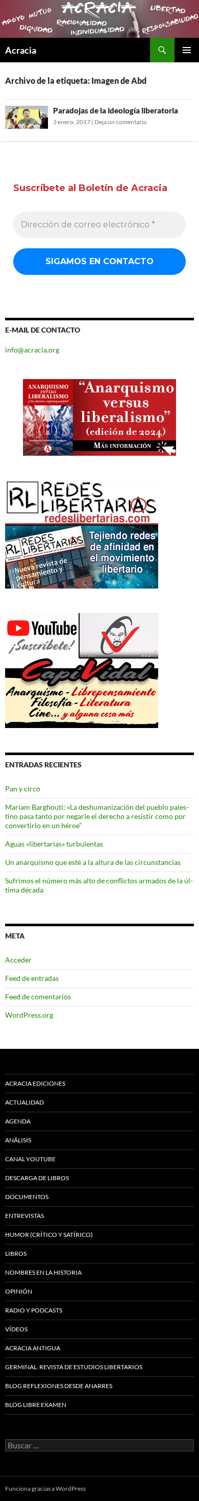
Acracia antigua (32, 1348)
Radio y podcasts (33, 1310)
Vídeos (16, 1329)
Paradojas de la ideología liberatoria (115, 110)
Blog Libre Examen (35, 1405)
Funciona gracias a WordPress (45, 1488)
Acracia (20, 50)
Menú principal (187, 50)
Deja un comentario (120, 122)
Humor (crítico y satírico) (49, 1234)
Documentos (26, 1197)
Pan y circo (22, 788)
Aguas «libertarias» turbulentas (54, 843)
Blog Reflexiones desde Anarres (58, 1386)
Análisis (18, 1140)
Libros (16, 1253)
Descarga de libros (37, 1178)
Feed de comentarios (38, 996)
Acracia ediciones (35, 1083)
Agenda (18, 1121)
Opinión (18, 1291)
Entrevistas (24, 1215)
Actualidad (24, 1102)
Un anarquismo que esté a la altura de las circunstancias (93, 862)
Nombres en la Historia (43, 1272)
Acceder (18, 959)
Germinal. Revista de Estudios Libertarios (73, 1367)
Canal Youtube (30, 1159)
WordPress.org (29, 1015)
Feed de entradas (32, 978)
